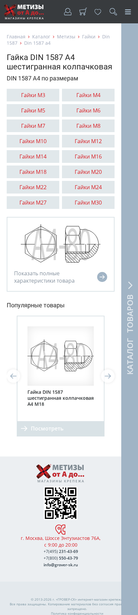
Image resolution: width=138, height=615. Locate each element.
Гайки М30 (88, 202)
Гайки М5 (33, 110)
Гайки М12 (88, 141)
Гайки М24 (88, 187)
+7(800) (61, 558)
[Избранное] (98, 11)
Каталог (41, 36)
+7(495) (61, 551)
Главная (16, 36)
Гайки (88, 36)
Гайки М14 (33, 156)
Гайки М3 (33, 95)
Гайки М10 (33, 141)
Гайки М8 (88, 125)
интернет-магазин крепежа (100, 599)
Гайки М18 (33, 172)
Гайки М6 (88, 110)
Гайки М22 (33, 187)
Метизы (66, 36)
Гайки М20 (88, 172)
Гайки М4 (88, 95)
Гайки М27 (33, 202)
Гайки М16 (88, 156)
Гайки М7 (33, 125)
